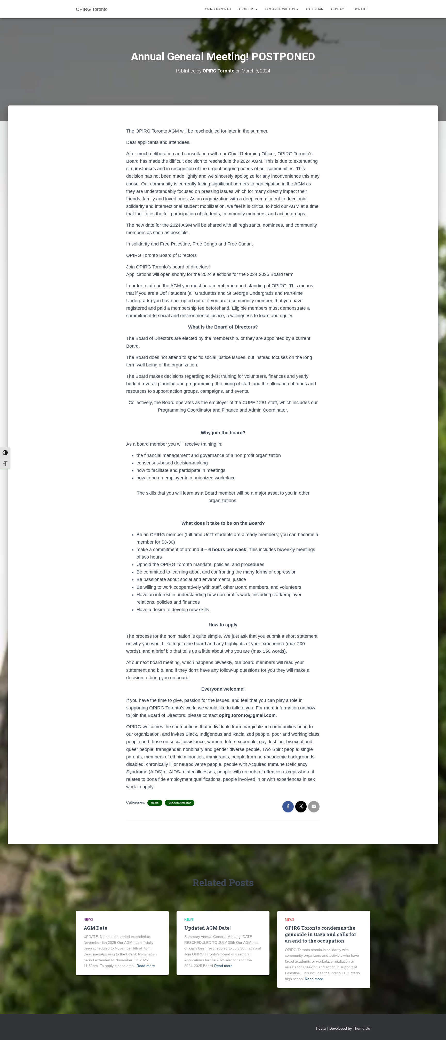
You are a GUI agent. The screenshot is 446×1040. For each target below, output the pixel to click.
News (155, 802)
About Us (246, 9)
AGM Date (95, 928)
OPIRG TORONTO (218, 9)
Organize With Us (280, 9)
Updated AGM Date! (207, 928)
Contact (338, 9)
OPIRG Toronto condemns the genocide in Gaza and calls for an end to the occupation (320, 934)
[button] (256, 9)
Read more (146, 966)
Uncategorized (180, 802)
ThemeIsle (361, 1028)
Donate (360, 9)
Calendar (314, 9)
